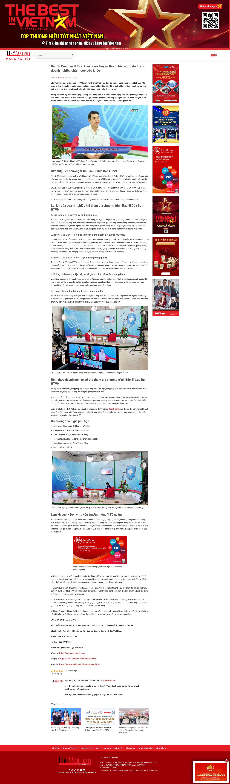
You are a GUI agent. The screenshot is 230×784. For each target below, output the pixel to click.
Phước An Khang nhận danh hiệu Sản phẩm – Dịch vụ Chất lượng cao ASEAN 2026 (133, 730)
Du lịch (107, 748)
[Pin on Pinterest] (58, 674)
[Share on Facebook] (52, 674)
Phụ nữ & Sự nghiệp (70, 748)
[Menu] (221, 55)
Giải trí (98, 748)
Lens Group (91, 772)
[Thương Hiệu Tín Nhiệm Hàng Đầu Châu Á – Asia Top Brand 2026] (100, 716)
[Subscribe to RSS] (78, 770)
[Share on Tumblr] (61, 674)
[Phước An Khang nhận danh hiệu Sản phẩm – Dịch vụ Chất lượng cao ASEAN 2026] (134, 716)
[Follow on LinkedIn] (81, 770)
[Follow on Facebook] (69, 770)
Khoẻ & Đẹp (117, 748)
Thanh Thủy (72, 78)
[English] (215, 55)
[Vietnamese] (212, 55)
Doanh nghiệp (115, 409)
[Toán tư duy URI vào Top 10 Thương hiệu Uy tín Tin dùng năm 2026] (66, 716)
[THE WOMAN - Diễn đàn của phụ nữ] (18, 55)
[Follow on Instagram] (72, 770)
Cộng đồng (160, 748)
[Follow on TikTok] (75, 770)
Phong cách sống (145, 748)
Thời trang (130, 748)
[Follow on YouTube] (84, 770)
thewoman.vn (109, 680)
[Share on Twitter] (55, 674)
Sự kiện (55, 748)
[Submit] (73, 55)
